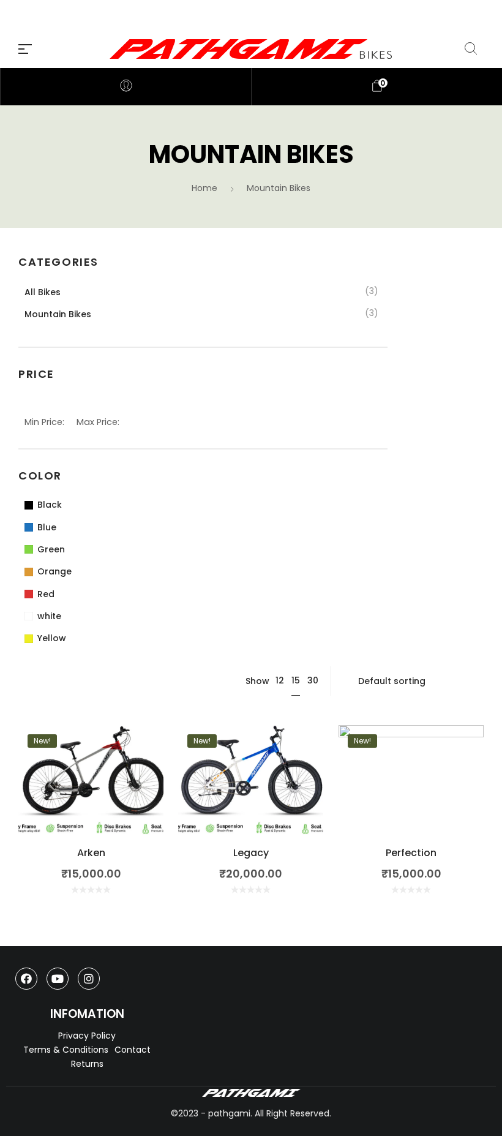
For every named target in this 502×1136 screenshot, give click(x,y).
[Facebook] (26, 979)
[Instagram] (89, 979)
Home (204, 188)
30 (312, 680)
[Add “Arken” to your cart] (91, 798)
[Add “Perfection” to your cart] (411, 798)
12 (279, 680)
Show (257, 680)
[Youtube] (58, 979)
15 (295, 680)
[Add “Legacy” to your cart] (250, 798)
